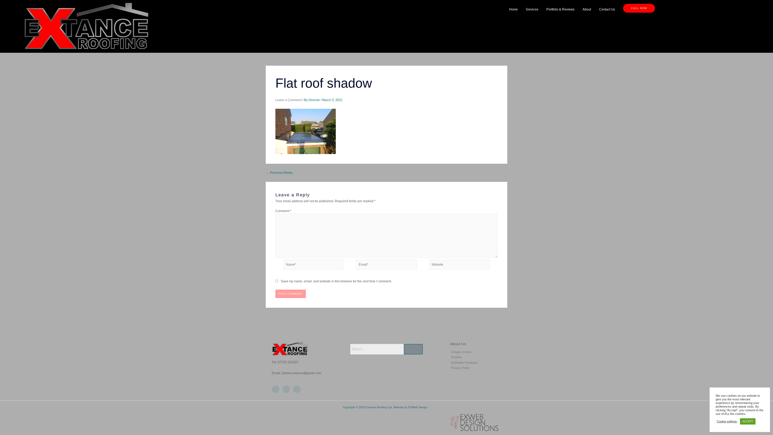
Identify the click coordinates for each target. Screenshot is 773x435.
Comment (283, 211)
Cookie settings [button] (727, 421)
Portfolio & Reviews (560, 9)
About (587, 9)
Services (532, 9)
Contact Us (607, 9)
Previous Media (279, 172)
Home (513, 9)
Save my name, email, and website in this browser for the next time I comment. (336, 281)
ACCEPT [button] (747, 421)
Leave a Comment (288, 100)
